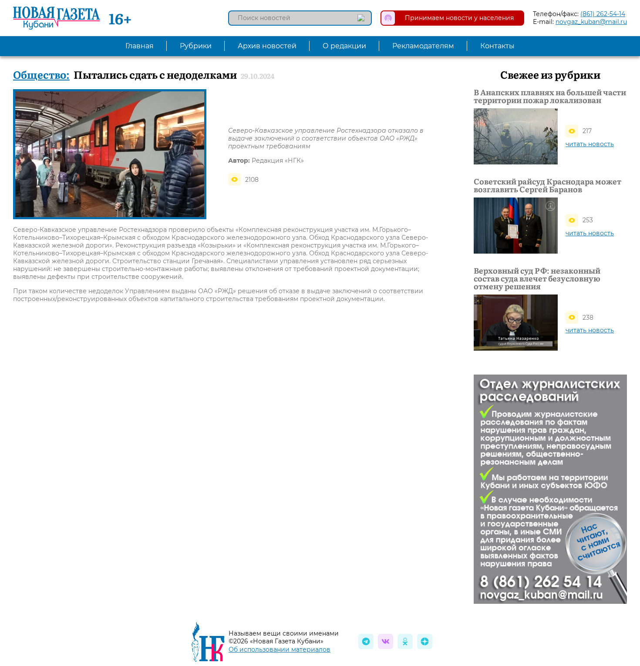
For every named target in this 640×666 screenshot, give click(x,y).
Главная (139, 46)
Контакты (497, 46)
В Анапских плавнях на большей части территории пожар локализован (550, 96)
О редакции (344, 46)
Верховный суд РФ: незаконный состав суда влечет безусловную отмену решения (537, 278)
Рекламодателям (423, 46)
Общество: (41, 74)
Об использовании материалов (279, 649)
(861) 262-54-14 (602, 14)
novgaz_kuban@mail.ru (591, 22)
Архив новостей (267, 46)
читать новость (590, 144)
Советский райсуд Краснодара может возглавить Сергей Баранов (547, 185)
